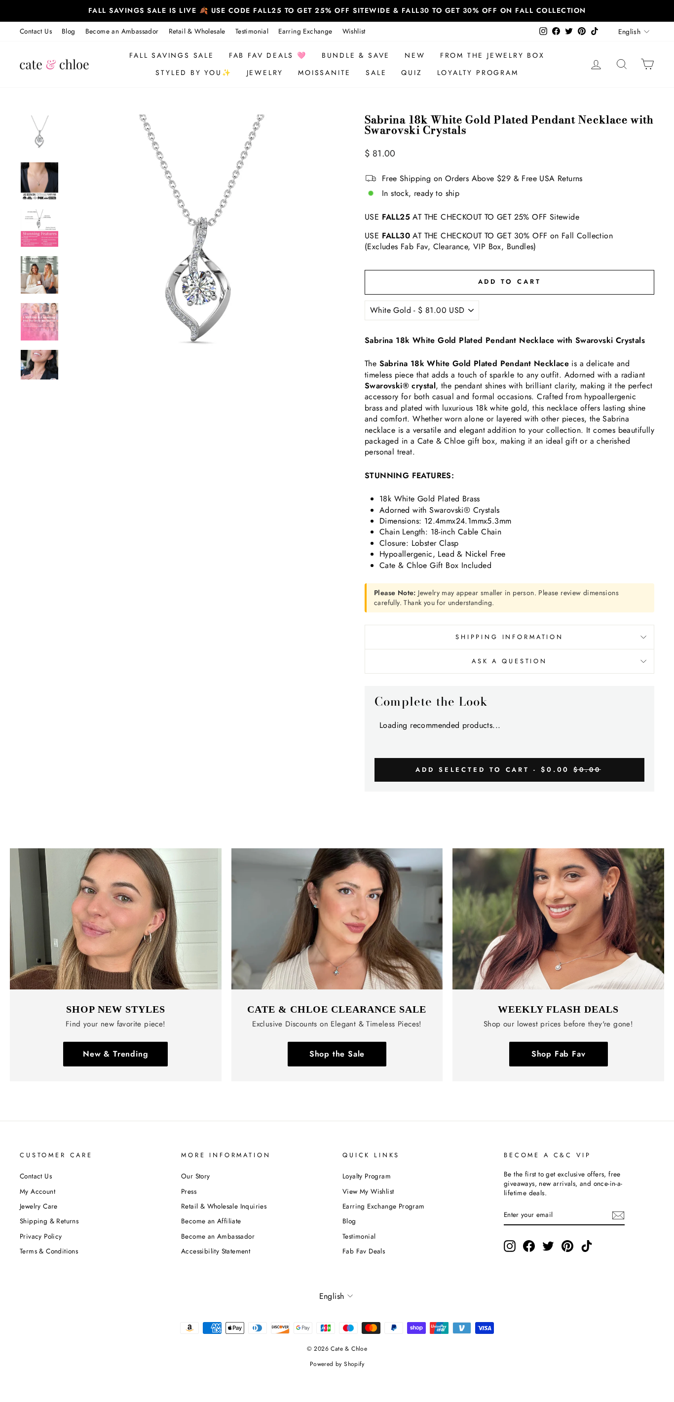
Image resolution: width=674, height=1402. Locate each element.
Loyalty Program (478, 72)
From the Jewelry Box (492, 55)
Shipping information (509, 637)
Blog (68, 31)
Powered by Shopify (337, 1364)
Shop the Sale (337, 1054)
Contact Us (36, 31)
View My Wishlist (368, 1191)
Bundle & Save (356, 55)
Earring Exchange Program (383, 1206)
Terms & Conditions (49, 1251)
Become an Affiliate (211, 1221)
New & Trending (115, 1054)
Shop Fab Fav (558, 1054)
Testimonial (251, 31)
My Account (37, 1191)
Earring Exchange (305, 31)
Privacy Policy (41, 1236)
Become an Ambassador (122, 31)
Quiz (411, 72)
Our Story (195, 1176)
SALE (376, 72)
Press (188, 1191)
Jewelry (265, 72)
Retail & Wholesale (197, 31)
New (415, 55)
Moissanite (324, 72)
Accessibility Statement (215, 1251)
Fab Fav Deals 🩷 (268, 55)
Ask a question (509, 661)
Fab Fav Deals (363, 1251)
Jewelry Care (39, 1206)
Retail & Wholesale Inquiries (223, 1206)
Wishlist (354, 31)
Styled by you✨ (193, 72)
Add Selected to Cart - (508, 769)
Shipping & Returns (49, 1221)
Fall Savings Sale (171, 55)
